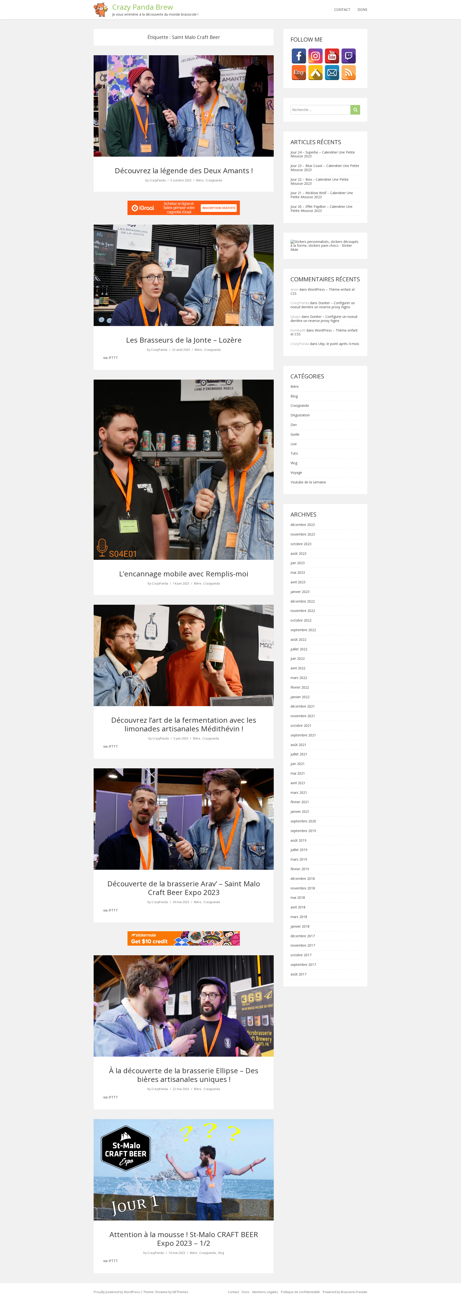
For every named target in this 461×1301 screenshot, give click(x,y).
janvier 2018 (300, 927)
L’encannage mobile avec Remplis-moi (183, 574)
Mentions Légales (265, 1292)
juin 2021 (298, 764)
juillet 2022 (299, 649)
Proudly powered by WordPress (117, 1292)
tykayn (296, 316)
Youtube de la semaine (308, 482)
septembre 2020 (303, 821)
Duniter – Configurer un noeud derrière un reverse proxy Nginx (323, 305)
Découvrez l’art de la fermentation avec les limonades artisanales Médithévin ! (183, 724)
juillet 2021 (299, 754)
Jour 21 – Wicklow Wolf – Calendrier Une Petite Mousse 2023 (322, 195)
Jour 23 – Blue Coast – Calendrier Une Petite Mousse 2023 (325, 167)
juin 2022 (298, 659)
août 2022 (298, 640)
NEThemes (180, 1292)
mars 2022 (299, 678)
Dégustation (300, 415)
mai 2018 (298, 898)
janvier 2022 (300, 697)
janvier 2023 (300, 592)
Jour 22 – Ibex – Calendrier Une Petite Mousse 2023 (320, 181)
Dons (362, 9)
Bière (199, 180)
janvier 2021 (300, 812)
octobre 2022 (301, 620)
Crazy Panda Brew (142, 7)
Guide (295, 434)
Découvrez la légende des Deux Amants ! (184, 170)
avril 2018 (298, 907)
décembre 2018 (303, 879)
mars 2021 (299, 793)
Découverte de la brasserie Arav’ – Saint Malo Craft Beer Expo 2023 (183, 888)
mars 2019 (299, 859)
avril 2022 (298, 668)
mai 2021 (298, 773)
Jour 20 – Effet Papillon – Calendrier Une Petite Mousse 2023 (321, 208)
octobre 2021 (301, 726)
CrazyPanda (157, 180)
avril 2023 (298, 582)
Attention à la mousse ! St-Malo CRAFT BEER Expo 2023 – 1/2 (183, 1238)
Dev (294, 425)
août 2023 (298, 554)
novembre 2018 (303, 888)
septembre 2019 (303, 831)
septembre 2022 (303, 630)
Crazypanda (214, 180)
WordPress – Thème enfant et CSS (323, 291)
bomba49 (298, 330)
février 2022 (300, 687)
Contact (342, 9)
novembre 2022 (303, 611)
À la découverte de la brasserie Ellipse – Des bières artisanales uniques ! (183, 1075)
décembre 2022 (303, 601)
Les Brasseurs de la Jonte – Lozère (184, 340)
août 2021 (298, 745)
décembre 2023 (303, 525)
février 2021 (300, 802)
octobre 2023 (301, 544)
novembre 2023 (303, 534)
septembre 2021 (303, 735)
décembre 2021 (303, 706)
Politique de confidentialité (300, 1292)
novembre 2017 (303, 945)
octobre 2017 (301, 955)
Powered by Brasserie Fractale (345, 1292)
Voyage (296, 473)
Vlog (221, 1253)
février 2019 (300, 869)
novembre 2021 (303, 716)
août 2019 (298, 841)
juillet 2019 (299, 850)
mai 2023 (298, 573)
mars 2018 (299, 917)
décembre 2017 (303, 936)
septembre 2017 (303, 965)
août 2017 (298, 974)
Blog (294, 396)
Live (294, 444)
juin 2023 (298, 563)
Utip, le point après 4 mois (338, 343)
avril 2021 (298, 783)
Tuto (294, 453)
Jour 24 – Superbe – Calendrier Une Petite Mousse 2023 (323, 154)
